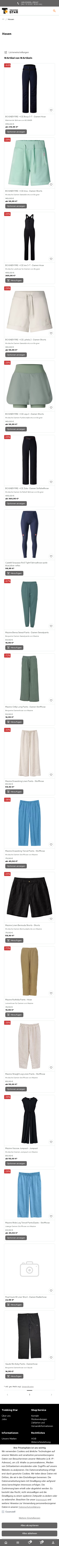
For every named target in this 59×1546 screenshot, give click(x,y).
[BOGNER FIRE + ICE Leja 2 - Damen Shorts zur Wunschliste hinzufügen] (51, 407)
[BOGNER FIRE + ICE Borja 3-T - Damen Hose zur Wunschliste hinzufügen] (51, 110)
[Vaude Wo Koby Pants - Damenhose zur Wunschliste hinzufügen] (51, 1357)
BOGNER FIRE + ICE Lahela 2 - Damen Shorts (25, 339)
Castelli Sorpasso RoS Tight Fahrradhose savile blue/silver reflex (26, 564)
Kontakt (35, 1415)
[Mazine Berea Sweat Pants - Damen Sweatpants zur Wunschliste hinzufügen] (51, 626)
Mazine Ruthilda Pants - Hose (18, 999)
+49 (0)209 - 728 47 (29, 2)
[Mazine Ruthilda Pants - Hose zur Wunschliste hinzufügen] (51, 993)
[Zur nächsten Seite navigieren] (51, 1394)
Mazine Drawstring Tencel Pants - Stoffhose (25, 851)
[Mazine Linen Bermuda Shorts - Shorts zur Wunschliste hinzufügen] (51, 918)
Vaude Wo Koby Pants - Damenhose (21, 1364)
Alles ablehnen (29, 1533)
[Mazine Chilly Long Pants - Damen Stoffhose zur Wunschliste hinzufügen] (51, 700)
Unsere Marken (9, 1438)
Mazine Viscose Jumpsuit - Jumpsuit (21, 1148)
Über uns (6, 1415)
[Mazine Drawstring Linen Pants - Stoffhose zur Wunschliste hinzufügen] (51, 774)
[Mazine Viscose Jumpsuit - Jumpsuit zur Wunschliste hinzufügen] (51, 1141)
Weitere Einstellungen (29, 1517)
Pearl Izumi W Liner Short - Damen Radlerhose (26, 1297)
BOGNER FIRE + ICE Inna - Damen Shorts (23, 191)
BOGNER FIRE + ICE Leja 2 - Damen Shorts (24, 414)
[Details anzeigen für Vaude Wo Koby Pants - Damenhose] (29, 1336)
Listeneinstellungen (19, 52)
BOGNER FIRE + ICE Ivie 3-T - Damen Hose (24, 265)
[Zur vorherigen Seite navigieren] (7, 1394)
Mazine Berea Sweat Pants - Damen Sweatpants (27, 632)
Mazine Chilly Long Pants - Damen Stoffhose (25, 707)
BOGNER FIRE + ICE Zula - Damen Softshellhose (27, 488)
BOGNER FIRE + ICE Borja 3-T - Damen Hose (25, 116)
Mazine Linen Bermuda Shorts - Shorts (22, 925)
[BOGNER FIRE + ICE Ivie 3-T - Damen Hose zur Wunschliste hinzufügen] (51, 258)
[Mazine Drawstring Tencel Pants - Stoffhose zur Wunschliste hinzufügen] (51, 844)
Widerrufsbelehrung (41, 1442)
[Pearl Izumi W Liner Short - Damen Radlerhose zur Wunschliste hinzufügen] (51, 1290)
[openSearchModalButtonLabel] (54, 11)
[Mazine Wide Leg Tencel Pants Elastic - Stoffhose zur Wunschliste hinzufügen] (51, 1216)
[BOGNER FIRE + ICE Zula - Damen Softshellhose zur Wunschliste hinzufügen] (51, 481)
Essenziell (10, 1511)
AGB (33, 1438)
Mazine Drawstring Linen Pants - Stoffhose (24, 781)
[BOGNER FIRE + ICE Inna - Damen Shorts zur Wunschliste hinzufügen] (51, 184)
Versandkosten (28, 1386)
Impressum (41, 1499)
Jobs (4, 1419)
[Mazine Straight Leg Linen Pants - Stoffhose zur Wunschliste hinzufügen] (51, 1067)
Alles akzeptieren (30, 1525)
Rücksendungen (39, 1419)
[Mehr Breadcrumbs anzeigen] (3, 19)
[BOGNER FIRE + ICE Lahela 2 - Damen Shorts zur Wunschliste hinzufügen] (51, 333)
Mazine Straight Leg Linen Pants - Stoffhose (25, 1074)
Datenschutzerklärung (29, 1506)
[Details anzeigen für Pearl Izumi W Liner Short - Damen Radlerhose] (29, 1269)
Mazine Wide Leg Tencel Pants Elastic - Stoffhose (27, 1222)
